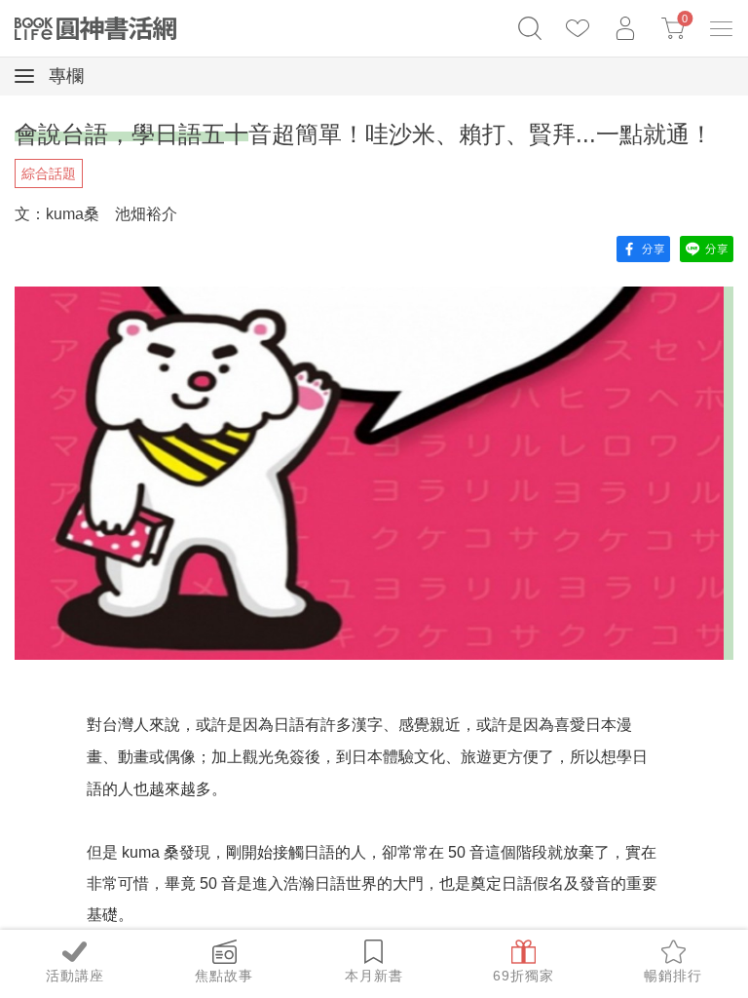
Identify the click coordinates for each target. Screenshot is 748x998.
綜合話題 (48, 173)
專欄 (64, 76)
